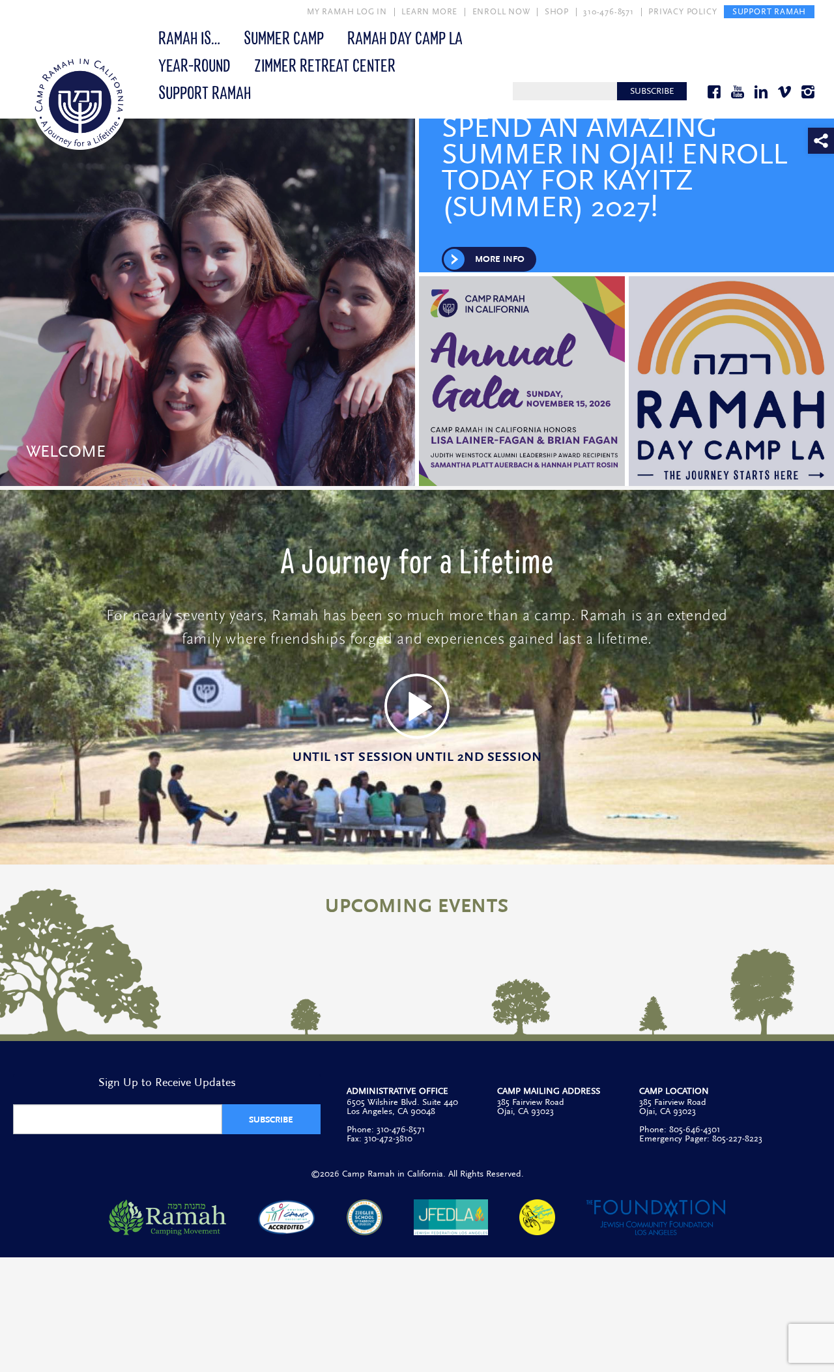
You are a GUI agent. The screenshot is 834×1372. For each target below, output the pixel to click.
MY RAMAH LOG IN (347, 11)
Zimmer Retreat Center (324, 64)
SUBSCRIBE (652, 91)
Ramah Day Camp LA (405, 37)
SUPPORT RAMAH (769, 11)
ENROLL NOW (501, 11)
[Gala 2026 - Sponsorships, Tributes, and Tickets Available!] (523, 381)
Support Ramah (204, 92)
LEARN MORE (429, 11)
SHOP (557, 11)
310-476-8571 (608, 11)
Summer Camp (284, 37)
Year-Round (194, 64)
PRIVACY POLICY (682, 11)
